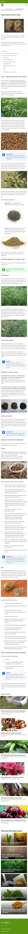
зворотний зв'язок (5, 931)
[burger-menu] (26, 5)
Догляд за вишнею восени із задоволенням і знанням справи (13, 820)
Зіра (4, 70)
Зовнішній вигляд (7, 63)
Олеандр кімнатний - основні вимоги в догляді (12, 777)
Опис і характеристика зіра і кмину (10, 53)
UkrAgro (2, 5)
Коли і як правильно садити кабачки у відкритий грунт (13, 755)
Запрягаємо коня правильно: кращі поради (11, 798)
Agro (3, 1)
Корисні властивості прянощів (9, 65)
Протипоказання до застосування (10, 72)
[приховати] (25, 51)
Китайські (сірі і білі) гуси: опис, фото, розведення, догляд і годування (13, 711)
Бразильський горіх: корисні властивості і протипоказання (11, 733)
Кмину (4, 67)
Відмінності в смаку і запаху (9, 61)
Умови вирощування (7, 59)
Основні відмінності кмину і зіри (9, 55)
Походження (6, 57)
